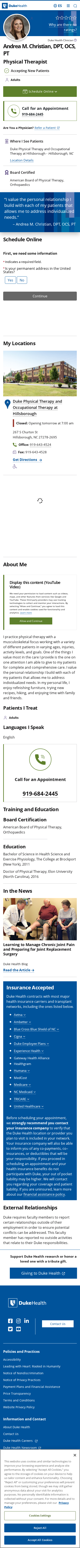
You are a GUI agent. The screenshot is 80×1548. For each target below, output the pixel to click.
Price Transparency (17, 1393)
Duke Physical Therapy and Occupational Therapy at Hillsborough (37, 407)
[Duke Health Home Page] (28, 1302)
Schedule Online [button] (41, 91)
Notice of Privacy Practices (22, 1380)
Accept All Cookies (40, 1540)
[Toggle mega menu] (68, 6)
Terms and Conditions (19, 1400)
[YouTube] (19, 1329)
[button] (57, 6)
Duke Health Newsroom (20, 1448)
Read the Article (16, 970)
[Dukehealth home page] (10, 6)
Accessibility (12, 1359)
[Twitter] (11, 1329)
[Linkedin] (27, 1321)
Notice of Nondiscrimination (23, 1373)
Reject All (40, 1528)
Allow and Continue (31, 621)
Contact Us (57, 1324)
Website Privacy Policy (19, 1407)
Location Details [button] (21, 160)
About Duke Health (16, 1427)
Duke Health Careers (18, 1441)
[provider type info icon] (75, 40)
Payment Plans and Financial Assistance (31, 1387)
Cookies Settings (40, 1515)
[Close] (75, 1455)
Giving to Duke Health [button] (40, 1273)
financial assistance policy (44, 1194)
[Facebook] (11, 1321)
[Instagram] (19, 1321)
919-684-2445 (40, 793)
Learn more (26, 612)
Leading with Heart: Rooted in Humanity (31, 1366)
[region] (40, 1498)
